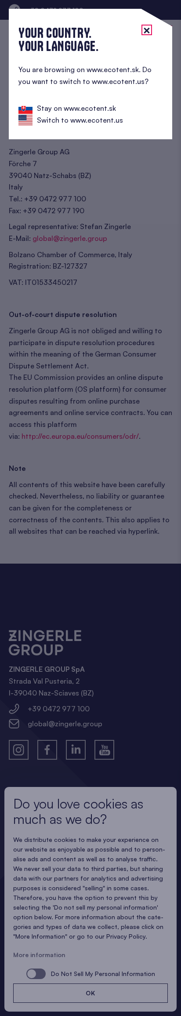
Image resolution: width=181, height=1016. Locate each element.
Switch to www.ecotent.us (80, 120)
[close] (146, 29)
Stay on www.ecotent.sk (76, 108)
